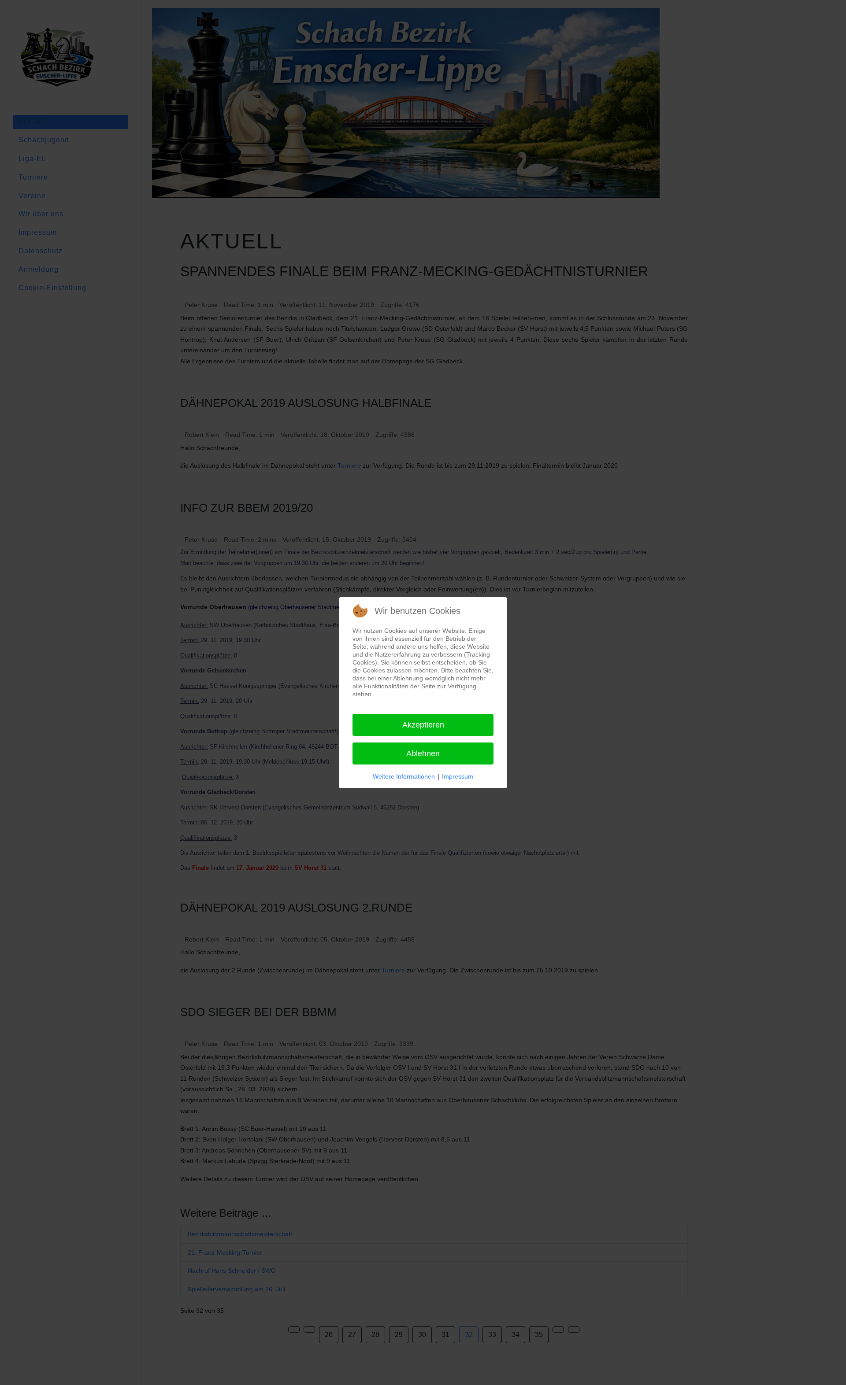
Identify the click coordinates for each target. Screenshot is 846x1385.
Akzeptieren (423, 724)
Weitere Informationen (404, 776)
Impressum (457, 776)
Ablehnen (423, 753)
